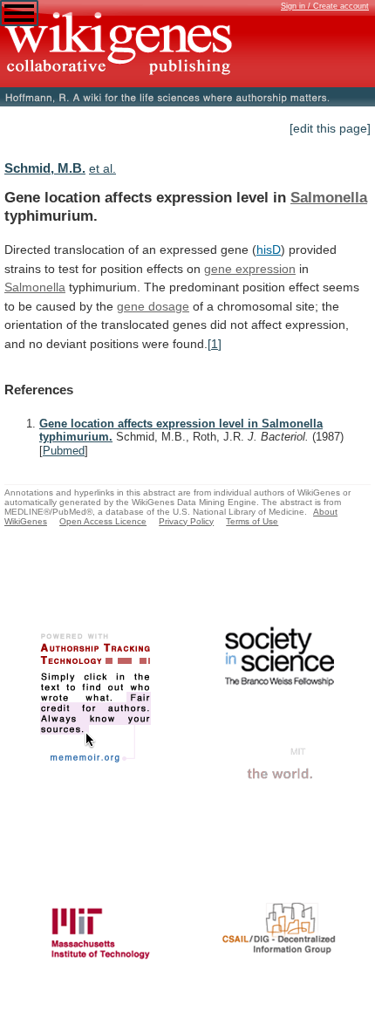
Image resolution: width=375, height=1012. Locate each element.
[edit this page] (330, 128)
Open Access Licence (103, 521)
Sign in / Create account (325, 6)
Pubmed (64, 450)
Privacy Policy (186, 521)
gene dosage (153, 306)
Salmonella (328, 197)
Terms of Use (252, 521)
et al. (102, 168)
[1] (215, 344)
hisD (268, 249)
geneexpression (250, 269)
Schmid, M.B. (44, 168)
